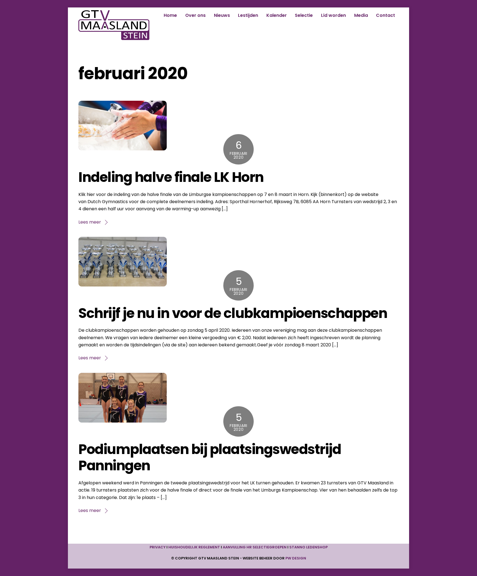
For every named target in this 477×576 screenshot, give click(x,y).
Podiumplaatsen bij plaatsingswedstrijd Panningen (209, 457)
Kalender (276, 15)
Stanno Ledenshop (308, 547)
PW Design (295, 558)
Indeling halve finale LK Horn (171, 177)
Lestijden (248, 15)
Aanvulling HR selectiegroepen (255, 547)
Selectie (304, 15)
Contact (385, 15)
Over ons (195, 15)
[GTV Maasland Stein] (113, 37)
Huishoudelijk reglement (194, 547)
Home (170, 15)
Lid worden (333, 15)
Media (361, 15)
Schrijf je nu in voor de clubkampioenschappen (232, 313)
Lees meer (89, 222)
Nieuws (222, 15)
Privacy (158, 547)
